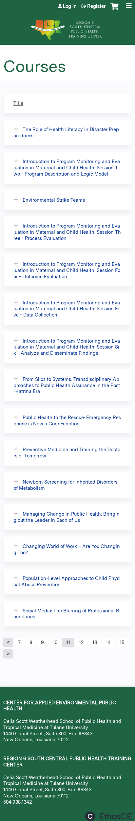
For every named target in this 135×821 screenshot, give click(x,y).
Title (18, 103)
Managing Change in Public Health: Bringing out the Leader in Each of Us (66, 517)
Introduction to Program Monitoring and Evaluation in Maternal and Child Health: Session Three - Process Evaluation (67, 232)
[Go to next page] (8, 654)
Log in (70, 6)
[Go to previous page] (8, 642)
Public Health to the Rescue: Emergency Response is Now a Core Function (67, 420)
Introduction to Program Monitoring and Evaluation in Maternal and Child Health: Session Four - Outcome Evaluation (66, 270)
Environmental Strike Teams (54, 200)
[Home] (67, 27)
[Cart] (114, 9)
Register (96, 6)
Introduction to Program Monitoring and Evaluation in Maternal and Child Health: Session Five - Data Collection (66, 308)
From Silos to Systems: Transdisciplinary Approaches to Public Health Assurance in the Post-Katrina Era (66, 385)
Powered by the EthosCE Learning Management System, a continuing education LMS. (108, 816)
